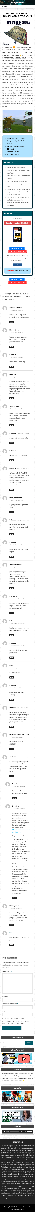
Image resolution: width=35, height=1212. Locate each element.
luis (10, 933)
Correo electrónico (10, 1004)
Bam (22, 1209)
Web (3, 1011)
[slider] (29, 1131)
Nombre (5, 996)
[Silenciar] (25, 1132)
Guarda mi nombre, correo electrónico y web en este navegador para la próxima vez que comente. (15, 1021)
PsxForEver (19, 1207)
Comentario (7, 972)
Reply (11, 322)
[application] (17, 1131)
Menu (6, 6)
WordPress (14, 1209)
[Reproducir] (4, 1132)
